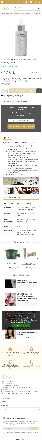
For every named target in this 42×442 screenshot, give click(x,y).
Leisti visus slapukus (21, 326)
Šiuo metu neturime (24, 91)
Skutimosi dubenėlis (12, 263)
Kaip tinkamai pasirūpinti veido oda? (27, 281)
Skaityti (27, 286)
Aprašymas (7, 137)
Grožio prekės (22, 230)
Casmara (5, 59)
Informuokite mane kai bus (21, 126)
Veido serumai (30, 234)
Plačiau (28, 322)
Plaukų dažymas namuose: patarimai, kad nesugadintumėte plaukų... (27, 330)
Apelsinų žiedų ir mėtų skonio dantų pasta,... (29, 264)
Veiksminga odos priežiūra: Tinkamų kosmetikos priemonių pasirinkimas (27, 297)
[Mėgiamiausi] (31, 2)
